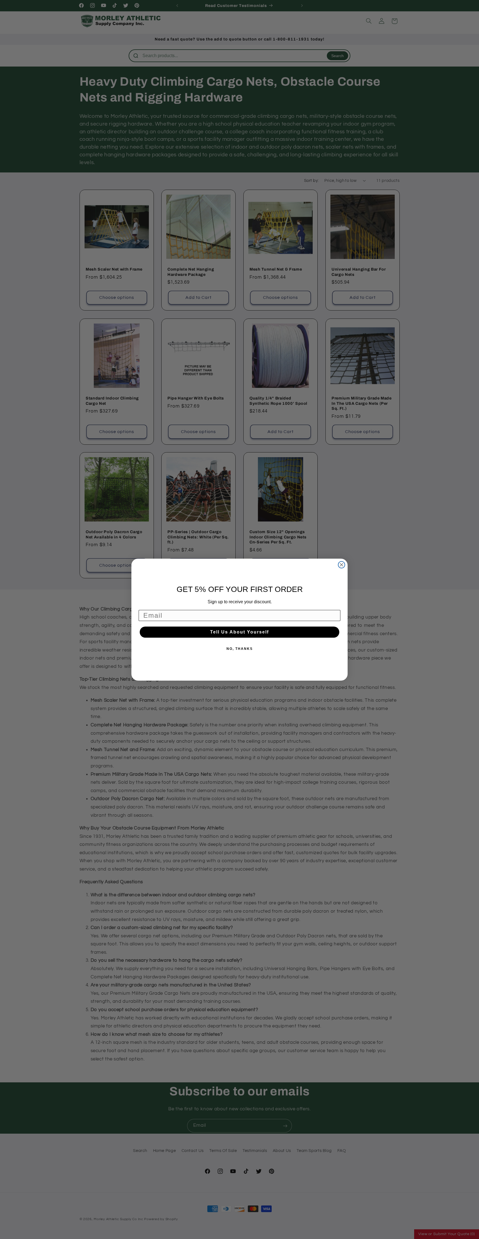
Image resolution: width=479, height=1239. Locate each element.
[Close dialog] (341, 564)
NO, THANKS (239, 649)
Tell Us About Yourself (239, 632)
